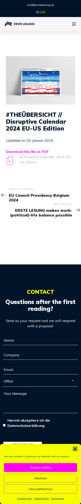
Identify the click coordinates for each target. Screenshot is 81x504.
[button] (75, 449)
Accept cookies (40, 467)
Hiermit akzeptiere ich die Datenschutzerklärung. (28, 423)
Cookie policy (24, 498)
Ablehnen (40, 478)
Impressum (57, 498)
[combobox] (40, 382)
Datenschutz (41, 498)
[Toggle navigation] (69, 24)
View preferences (41, 489)
